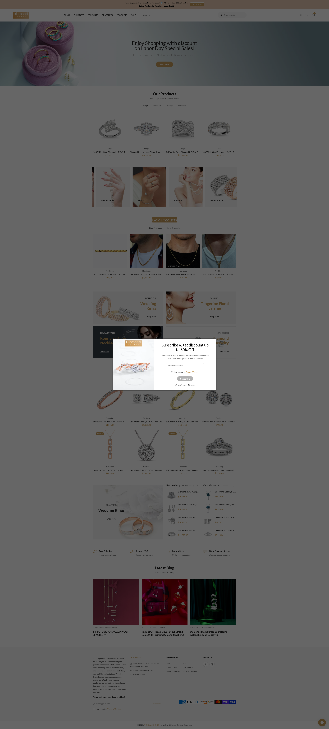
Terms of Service (192, 372)
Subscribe (185, 379)
